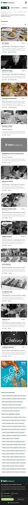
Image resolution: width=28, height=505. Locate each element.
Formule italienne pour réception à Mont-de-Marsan (14, 417)
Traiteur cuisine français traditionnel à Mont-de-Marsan (14, 450)
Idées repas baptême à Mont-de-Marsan (12, 401)
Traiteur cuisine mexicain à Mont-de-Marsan (13, 466)
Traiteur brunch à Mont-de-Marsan (11, 411)
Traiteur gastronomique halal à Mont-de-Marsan (14, 420)
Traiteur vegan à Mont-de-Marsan (10, 438)
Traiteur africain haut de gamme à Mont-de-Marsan (14, 426)
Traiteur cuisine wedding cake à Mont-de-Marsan (14, 469)
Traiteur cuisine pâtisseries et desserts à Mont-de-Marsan (14, 459)
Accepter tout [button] (7, 499)
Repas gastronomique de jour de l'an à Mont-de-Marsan (14, 408)
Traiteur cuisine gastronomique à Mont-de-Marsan (14, 444)
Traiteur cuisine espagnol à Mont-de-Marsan (13, 453)
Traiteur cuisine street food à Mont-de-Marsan (13, 472)
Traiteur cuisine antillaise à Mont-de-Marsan (13, 432)
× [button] (26, 483)
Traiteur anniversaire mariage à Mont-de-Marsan (14, 395)
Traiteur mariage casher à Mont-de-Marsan (13, 423)
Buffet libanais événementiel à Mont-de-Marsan (14, 429)
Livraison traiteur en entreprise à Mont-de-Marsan (14, 398)
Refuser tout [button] (21, 499)
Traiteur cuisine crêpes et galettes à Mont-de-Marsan (14, 456)
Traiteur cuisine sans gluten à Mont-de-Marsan (13, 462)
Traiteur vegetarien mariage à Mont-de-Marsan (14, 435)
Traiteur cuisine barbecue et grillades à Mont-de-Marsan (14, 441)
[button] (14, 502)
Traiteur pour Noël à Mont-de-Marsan (11, 404)
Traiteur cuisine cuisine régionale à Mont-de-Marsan (14, 447)
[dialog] (14, 493)
